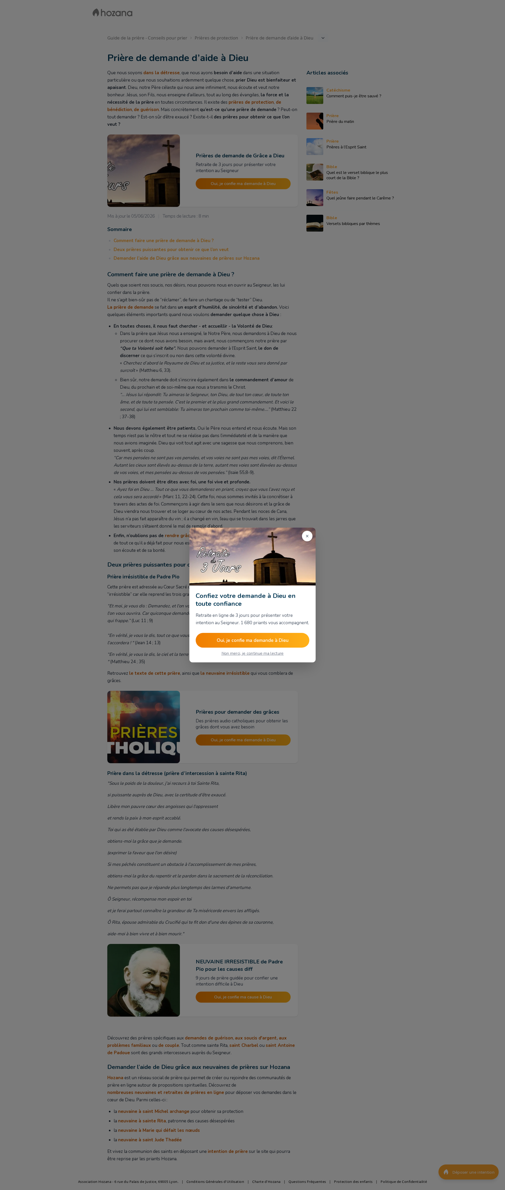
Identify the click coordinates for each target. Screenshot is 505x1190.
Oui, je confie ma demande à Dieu (253, 640)
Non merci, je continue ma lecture (252, 653)
